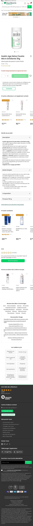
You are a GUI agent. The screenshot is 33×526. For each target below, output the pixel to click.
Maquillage (8, 311)
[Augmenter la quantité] (8, 76)
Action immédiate (11, 305)
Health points (6, 432)
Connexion (9, 88)
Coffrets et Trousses (21, 307)
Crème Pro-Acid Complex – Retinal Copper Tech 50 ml (16, 335)
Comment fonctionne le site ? (11, 424)
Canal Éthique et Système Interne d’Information (16, 505)
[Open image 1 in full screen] (17, 35)
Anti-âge (19, 305)
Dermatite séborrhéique (9, 309)
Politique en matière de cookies (16, 504)
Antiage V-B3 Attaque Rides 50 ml (16, 337)
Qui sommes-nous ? (8, 422)
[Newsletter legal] (2, 471)
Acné (4, 305)
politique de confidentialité (14, 470)
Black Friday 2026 (7, 436)
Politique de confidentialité (16, 500)
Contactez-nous (7, 411)
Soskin (3, 64)
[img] (16, 66)
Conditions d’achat (16, 503)
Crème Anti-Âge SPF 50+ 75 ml (16, 326)
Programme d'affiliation (9, 428)
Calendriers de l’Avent (10, 307)
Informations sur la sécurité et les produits (12, 204)
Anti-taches (25, 305)
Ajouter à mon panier (20, 76)
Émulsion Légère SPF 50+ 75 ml (16, 324)
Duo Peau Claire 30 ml (16, 339)
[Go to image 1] (14, 51)
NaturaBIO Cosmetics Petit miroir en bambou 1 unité (16, 319)
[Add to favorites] (30, 76)
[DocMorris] (10, 3)
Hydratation (19, 309)
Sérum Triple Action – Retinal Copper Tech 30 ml (16, 332)
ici (20, 480)
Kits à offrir (25, 309)
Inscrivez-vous (28, 462)
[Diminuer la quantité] (3, 76)
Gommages (7, 10)
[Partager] (31, 56)
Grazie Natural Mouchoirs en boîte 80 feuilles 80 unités (15, 321)
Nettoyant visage (22, 311)
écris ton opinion (13, 260)
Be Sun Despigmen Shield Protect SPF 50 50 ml (16, 328)
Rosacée (18, 313)
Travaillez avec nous (8, 426)
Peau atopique (10, 313)
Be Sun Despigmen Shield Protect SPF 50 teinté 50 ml (15, 330)
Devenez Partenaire (8, 430)
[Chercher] (29, 6)
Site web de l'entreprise (9, 434)
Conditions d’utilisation (16, 502)
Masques (14, 311)
